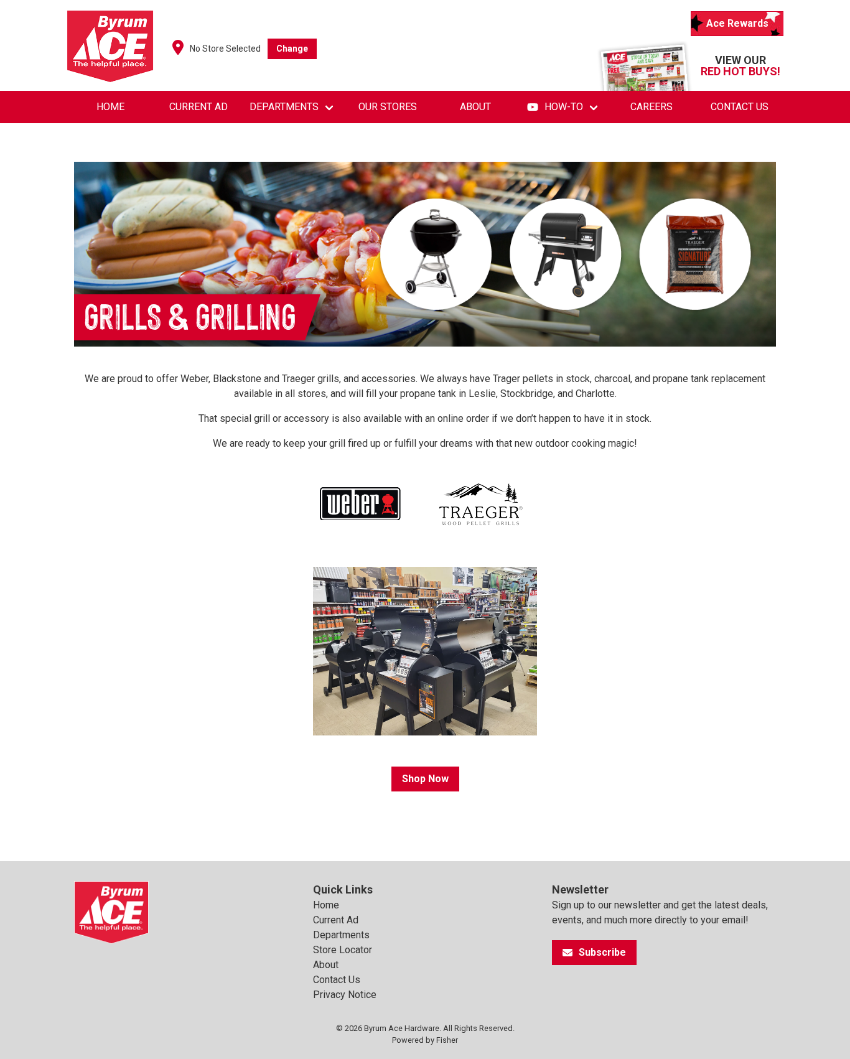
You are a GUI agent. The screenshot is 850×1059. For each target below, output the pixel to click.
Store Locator (342, 950)
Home (110, 107)
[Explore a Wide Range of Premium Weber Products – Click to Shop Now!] (360, 506)
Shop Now (425, 779)
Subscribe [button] (602, 952)
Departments (284, 107)
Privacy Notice (344, 995)
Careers (651, 107)
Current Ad (198, 107)
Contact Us (739, 107)
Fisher (447, 1040)
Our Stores (387, 107)
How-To (563, 107)
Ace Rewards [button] (737, 23)
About (475, 107)
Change (292, 49)
